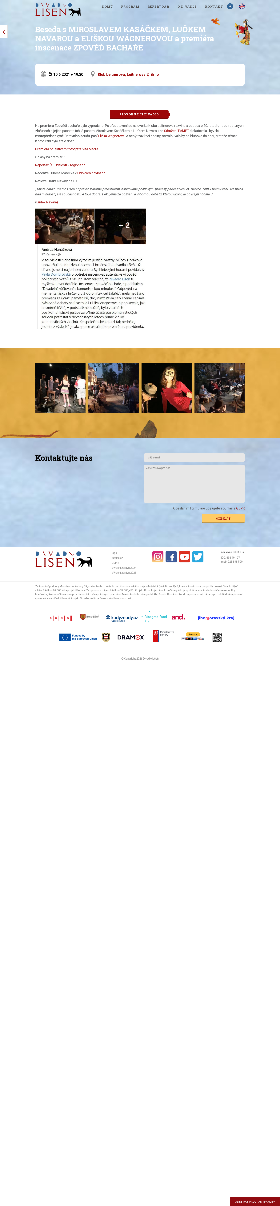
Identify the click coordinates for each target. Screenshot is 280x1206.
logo (114, 552)
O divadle (187, 6)
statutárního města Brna (103, 586)
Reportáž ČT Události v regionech (60, 165)
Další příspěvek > (4, 31)
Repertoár (158, 6)
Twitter (198, 556)
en (242, 6)
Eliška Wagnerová (111, 136)
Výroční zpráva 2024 (124, 567)
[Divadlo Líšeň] (58, 9)
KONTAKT (214, 6)
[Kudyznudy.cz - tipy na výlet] (122, 618)
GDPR (240, 508)
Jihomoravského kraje (132, 586)
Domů (107, 6)
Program (130, 6)
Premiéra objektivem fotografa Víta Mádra (66, 149)
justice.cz (117, 557)
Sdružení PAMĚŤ (176, 131)
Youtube (184, 556)
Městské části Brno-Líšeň (163, 586)
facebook (171, 556)
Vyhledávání (230, 6)
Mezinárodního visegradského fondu (144, 594)
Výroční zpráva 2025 (124, 572)
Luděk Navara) (47, 202)
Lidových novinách (91, 173)
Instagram (158, 556)
